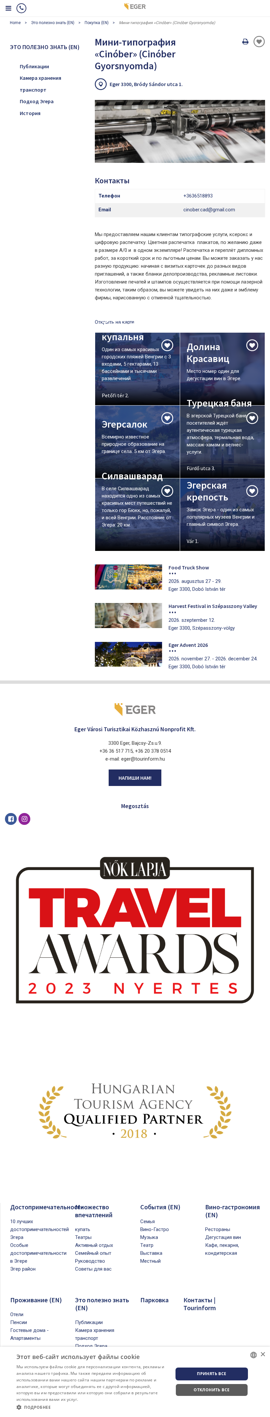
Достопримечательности (47, 1207)
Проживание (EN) (36, 1300)
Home (15, 22)
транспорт (33, 89)
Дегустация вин (223, 1237)
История (30, 113)
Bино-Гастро (154, 1229)
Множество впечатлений (94, 1211)
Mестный (150, 1261)
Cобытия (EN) (160, 1207)
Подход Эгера (37, 101)
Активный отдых (94, 1245)
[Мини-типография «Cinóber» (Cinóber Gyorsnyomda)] (180, 131)
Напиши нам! (135, 777)
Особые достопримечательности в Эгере (38, 1253)
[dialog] (135, 1382)
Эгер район (23, 1269)
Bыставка (151, 1253)
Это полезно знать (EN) (52, 22)
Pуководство (90, 1261)
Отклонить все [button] (212, 1390)
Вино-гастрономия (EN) (232, 1211)
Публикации (34, 66)
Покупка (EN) (97, 22)
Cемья (147, 1221)
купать (82, 1229)
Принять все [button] (211, 1373)
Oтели (16, 1314)
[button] (92, 1407)
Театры (83, 1237)
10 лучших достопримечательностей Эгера (39, 1229)
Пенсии (18, 1322)
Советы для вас (93, 1269)
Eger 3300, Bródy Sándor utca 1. (146, 84)
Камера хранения (40, 78)
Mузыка (149, 1237)
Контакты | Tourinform (199, 1304)
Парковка (154, 1300)
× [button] (262, 1354)
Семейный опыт (93, 1253)
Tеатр (146, 1245)
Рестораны (217, 1229)
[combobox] (253, 1355)
